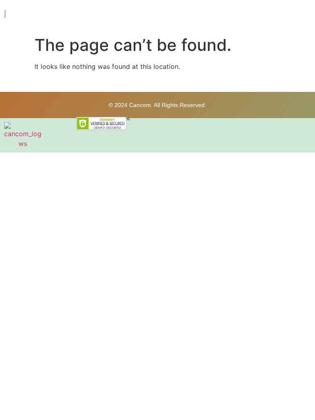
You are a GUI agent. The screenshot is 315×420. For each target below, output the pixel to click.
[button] (304, 16)
